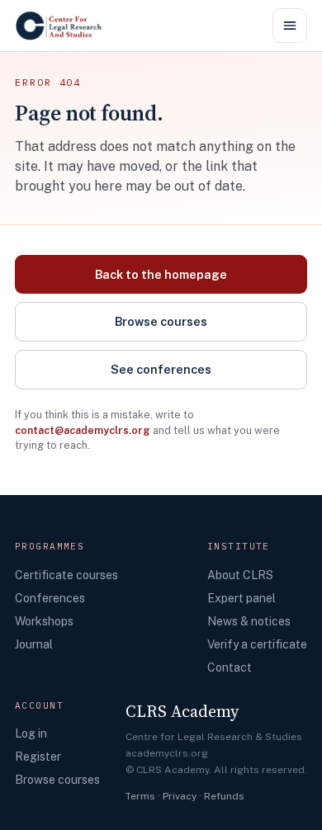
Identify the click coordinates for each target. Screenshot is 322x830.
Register (38, 756)
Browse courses (161, 321)
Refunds (224, 796)
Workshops (44, 621)
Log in (31, 733)
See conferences (161, 369)
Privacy (180, 796)
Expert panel (241, 598)
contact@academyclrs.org (82, 430)
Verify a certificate (257, 644)
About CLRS (240, 575)
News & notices (249, 621)
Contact (229, 667)
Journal (34, 644)
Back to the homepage (161, 274)
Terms (140, 796)
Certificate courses (66, 575)
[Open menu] (289, 25)
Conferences (50, 598)
